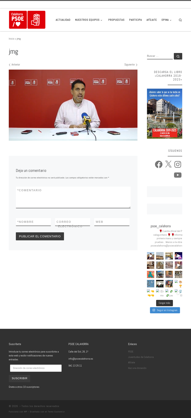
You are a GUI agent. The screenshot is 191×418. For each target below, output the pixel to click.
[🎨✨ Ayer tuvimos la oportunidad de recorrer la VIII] (150, 274)
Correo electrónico (70, 224)
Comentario (29, 190)
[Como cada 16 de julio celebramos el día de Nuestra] (160, 293)
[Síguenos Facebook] (165, 4)
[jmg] (73, 105)
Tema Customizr (56, 411)
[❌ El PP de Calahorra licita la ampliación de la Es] (169, 256)
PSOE (130, 351)
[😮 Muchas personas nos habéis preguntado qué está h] (160, 283)
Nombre (25, 221)
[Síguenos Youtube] (181, 4)
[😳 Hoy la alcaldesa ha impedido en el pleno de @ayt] (178, 265)
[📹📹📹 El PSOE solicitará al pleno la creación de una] (150, 283)
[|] (27, 19)
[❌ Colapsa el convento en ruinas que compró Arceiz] (150, 256)
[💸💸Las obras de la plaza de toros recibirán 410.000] (169, 293)
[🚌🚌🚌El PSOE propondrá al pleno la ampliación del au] (160, 274)
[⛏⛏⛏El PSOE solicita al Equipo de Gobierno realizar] (169, 265)
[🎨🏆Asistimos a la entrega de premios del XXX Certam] (178, 283)
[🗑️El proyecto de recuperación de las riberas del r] (178, 293)
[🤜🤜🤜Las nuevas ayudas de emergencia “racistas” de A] (150, 293)
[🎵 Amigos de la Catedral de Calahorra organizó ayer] (150, 265)
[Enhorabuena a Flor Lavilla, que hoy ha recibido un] (169, 283)
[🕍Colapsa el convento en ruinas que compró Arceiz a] (160, 256)
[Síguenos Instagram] (176, 4)
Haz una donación (137, 368)
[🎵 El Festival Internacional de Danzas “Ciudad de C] (178, 256)
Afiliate (131, 362)
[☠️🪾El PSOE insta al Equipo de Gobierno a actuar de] (160, 265)
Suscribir (19, 378)
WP (25, 411)
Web (99, 221)
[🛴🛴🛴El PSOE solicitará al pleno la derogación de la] (169, 274)
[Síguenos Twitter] (171, 4)
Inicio (11, 38)
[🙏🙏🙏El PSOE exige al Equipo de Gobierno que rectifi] (178, 274)
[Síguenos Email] (160, 4)
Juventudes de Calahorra (141, 357)
